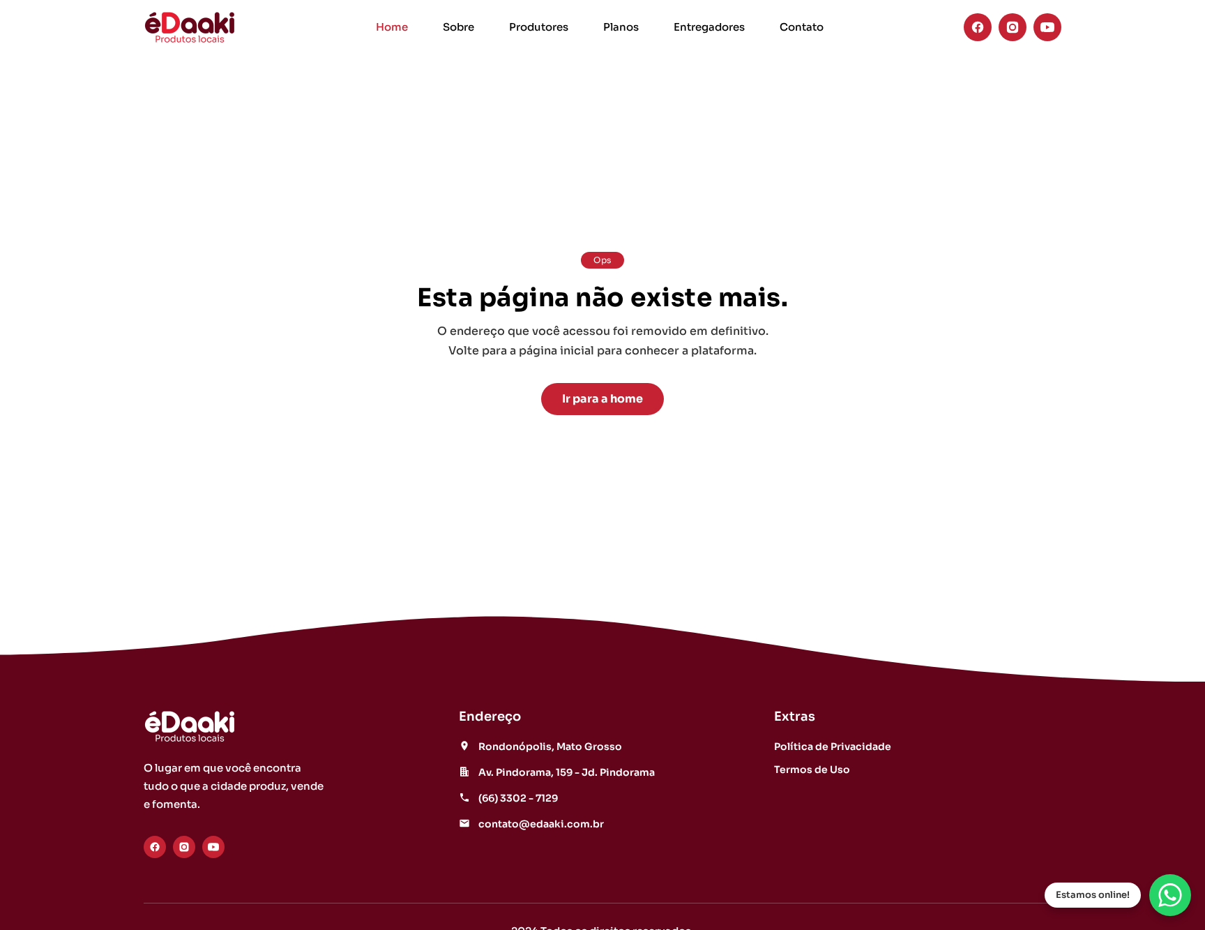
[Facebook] (978, 27)
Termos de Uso (812, 769)
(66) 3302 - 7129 (518, 798)
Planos (621, 26)
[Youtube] (1047, 27)
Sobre (458, 26)
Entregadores (709, 26)
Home (392, 26)
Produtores (538, 26)
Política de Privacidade (832, 746)
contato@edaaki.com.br (541, 824)
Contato (802, 26)
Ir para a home (602, 398)
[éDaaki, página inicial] (189, 27)
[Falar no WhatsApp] (1170, 895)
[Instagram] (1012, 27)
